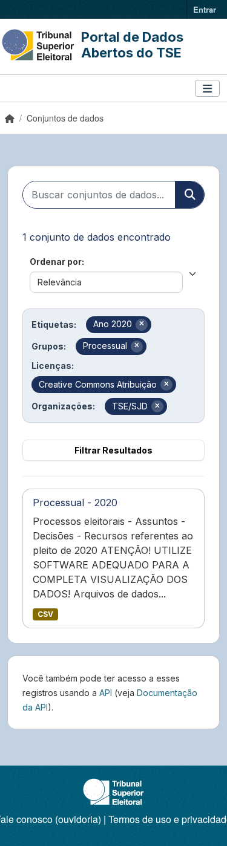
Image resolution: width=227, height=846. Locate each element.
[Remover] (142, 325)
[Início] (10, 118)
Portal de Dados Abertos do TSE (132, 44)
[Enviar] (189, 194)
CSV (45, 614)
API (105, 693)
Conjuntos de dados (65, 118)
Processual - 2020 (75, 502)
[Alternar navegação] (207, 88)
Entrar (204, 9)
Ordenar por (56, 261)
